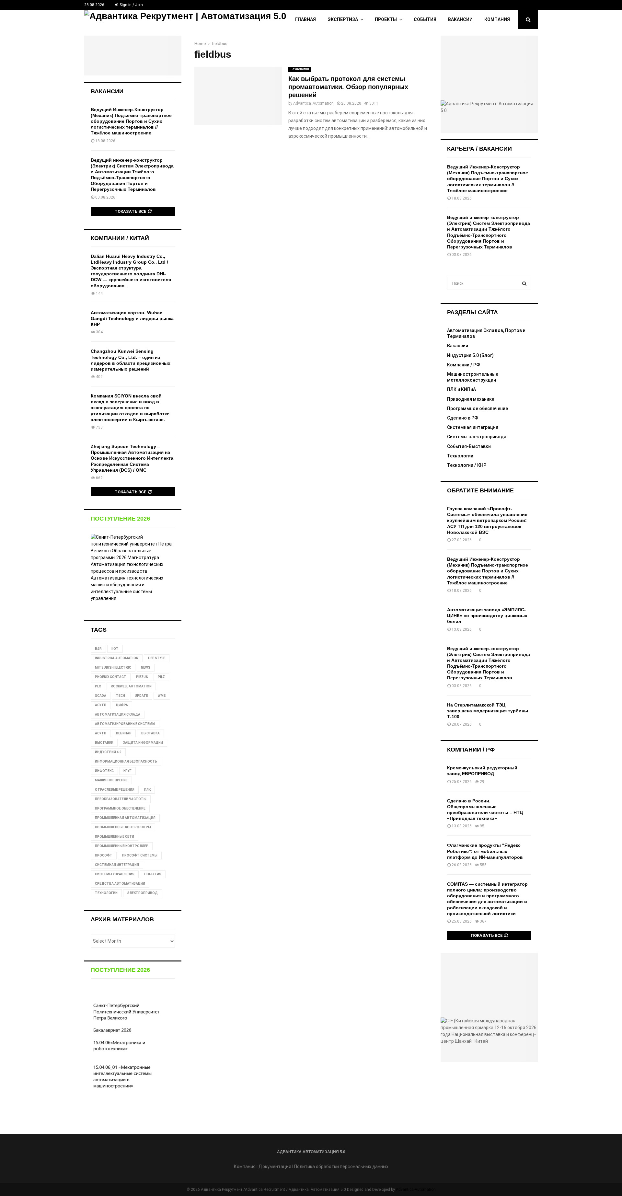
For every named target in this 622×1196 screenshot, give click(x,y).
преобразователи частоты (120, 799)
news (145, 667)
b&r (98, 648)
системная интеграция (117, 865)
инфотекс (104, 771)
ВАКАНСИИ (107, 91)
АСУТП (100, 705)
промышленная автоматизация (125, 818)
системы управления (114, 874)
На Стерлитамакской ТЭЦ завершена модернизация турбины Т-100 (487, 710)
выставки (104, 742)
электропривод (142, 893)
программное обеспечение (120, 808)
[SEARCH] (524, 283)
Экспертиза (343, 19)
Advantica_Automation (313, 103)
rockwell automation (131, 686)
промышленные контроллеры (123, 827)
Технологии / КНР (466, 465)
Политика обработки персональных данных (341, 1166)
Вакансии (460, 19)
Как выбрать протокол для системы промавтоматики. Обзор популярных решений (348, 86)
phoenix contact (110, 677)
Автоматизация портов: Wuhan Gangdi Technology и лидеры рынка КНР (132, 318)
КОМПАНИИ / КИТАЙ (120, 238)
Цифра (122, 705)
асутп (100, 733)
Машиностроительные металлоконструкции (472, 377)
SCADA (100, 695)
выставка (150, 733)
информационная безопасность (126, 761)
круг (127, 771)
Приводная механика (470, 399)
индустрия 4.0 (108, 752)
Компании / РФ (463, 364)
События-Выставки (469, 446)
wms (162, 695)
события (152, 874)
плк (147, 789)
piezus (142, 677)
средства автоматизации (120, 883)
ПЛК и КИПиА (461, 389)
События (425, 19)
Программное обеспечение (477, 408)
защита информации (143, 742)
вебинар (124, 733)
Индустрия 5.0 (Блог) (470, 355)
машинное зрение (111, 780)
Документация (275, 1166)
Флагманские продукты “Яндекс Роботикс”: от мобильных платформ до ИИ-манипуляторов (485, 851)
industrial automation (116, 658)
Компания (497, 19)
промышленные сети (114, 836)
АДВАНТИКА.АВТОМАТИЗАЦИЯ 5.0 (311, 1152)
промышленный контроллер (121, 846)
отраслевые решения (114, 789)
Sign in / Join (131, 5)
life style (156, 658)
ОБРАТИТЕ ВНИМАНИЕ (480, 490)
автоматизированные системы (125, 724)
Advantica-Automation (416, 1189)
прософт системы (139, 855)
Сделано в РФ (462, 417)
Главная (305, 19)
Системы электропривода (476, 436)
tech (120, 695)
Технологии (299, 69)
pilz (161, 677)
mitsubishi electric (113, 667)
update (141, 695)
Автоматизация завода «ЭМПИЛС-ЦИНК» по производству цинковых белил (487, 615)
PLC (98, 686)
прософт (103, 855)
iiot (115, 648)
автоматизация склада (117, 714)
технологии (106, 893)
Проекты (386, 19)
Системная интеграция (472, 427)
